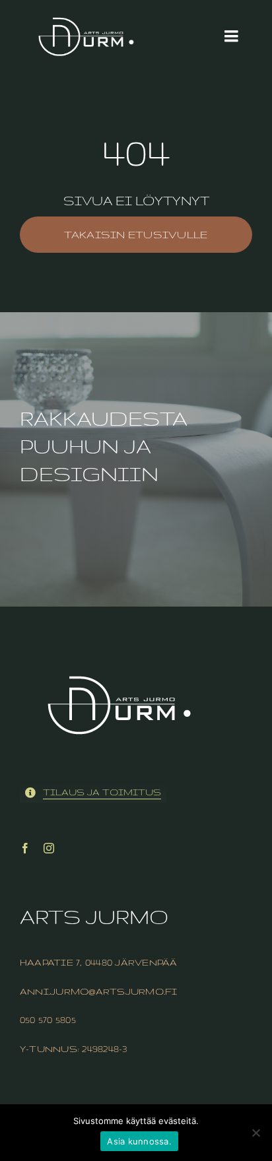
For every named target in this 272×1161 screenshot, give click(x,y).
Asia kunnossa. (139, 1141)
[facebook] (25, 848)
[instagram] (49, 848)
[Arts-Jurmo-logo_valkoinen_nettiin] (86, 7)
